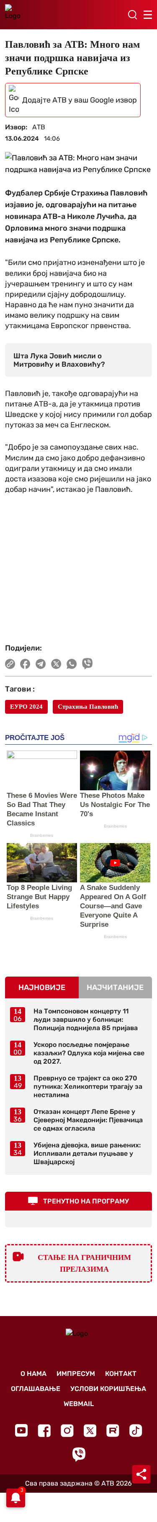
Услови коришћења (108, 1389)
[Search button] (132, 14)
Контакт (120, 1374)
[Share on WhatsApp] (72, 664)
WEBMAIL (79, 1404)
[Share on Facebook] (25, 664)
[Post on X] (56, 664)
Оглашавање (35, 1389)
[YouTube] (21, 1430)
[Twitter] (90, 1430)
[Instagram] (67, 1430)
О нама (33, 1374)
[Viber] (78, 1454)
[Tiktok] (135, 1430)
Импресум (76, 1374)
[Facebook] (44, 1430)
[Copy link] (10, 664)
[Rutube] (112, 1430)
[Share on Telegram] (41, 664)
